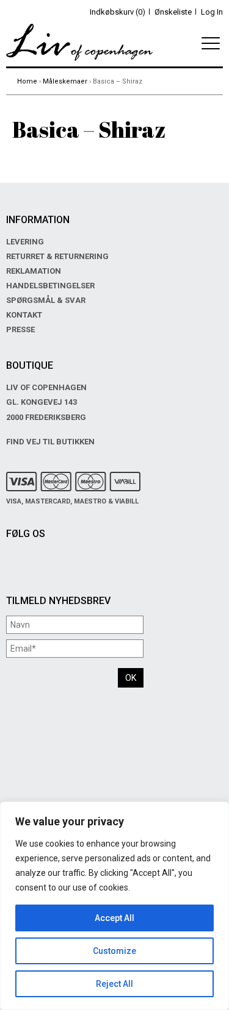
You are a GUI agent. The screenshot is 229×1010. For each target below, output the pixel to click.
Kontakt (24, 314)
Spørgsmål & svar (45, 300)
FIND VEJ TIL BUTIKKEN (50, 441)
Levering (25, 241)
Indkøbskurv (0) (117, 11)
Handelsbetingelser (50, 285)
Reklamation (33, 271)
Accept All (114, 918)
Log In (212, 11)
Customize (114, 951)
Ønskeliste (173, 11)
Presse (20, 329)
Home (27, 81)
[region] (114, 906)
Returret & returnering (57, 256)
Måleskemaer (65, 81)
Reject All (114, 984)
